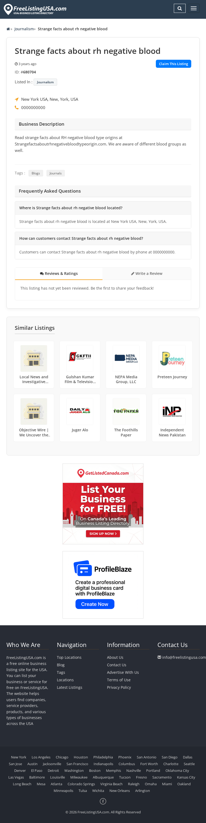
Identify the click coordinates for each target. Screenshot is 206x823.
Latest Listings (69, 687)
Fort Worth (149, 763)
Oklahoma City (177, 770)
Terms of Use (119, 679)
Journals (56, 173)
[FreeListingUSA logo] (34, 9)
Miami (167, 783)
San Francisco (77, 763)
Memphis (113, 770)
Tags (61, 672)
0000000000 (33, 107)
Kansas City (186, 777)
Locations (65, 679)
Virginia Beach (111, 783)
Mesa (41, 783)
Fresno (141, 777)
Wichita (98, 790)
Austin (32, 763)
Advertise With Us (123, 672)
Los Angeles (41, 757)
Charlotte (170, 763)
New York (18, 757)
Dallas (187, 757)
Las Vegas (16, 777)
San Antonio (146, 757)
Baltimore (37, 777)
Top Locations (69, 657)
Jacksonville (52, 763)
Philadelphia (103, 757)
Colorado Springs (81, 783)
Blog (61, 664)
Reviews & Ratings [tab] (61, 273)
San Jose (15, 763)
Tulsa (83, 790)
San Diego (170, 757)
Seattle (189, 763)
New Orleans (119, 790)
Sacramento (162, 777)
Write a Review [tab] (148, 273)
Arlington (142, 790)
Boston (95, 770)
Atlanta (56, 783)
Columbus (127, 763)
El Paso (36, 770)
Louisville (57, 777)
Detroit (53, 770)
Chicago (62, 757)
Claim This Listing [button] (173, 63)
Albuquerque (103, 777)
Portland (153, 770)
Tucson (125, 777)
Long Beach (22, 783)
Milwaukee (78, 777)
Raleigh (133, 783)
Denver (20, 770)
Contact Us (116, 664)
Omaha (151, 783)
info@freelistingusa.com (184, 657)
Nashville (133, 770)
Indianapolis (103, 763)
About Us (115, 657)
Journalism (24, 28)
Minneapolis (63, 790)
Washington (74, 770)
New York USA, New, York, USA (49, 99)
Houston (81, 757)
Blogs (36, 173)
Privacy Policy (119, 687)
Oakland (184, 783)
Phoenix (124, 757)
